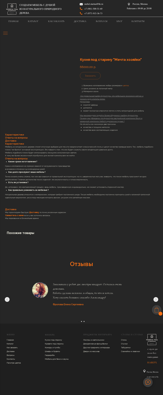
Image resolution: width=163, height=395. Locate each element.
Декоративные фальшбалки (95, 344)
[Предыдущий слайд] (7, 299)
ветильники (98, 340)
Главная (10, 340)
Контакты (11, 359)
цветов (126, 85)
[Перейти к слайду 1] (78, 321)
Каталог (10, 344)
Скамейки (126, 351)
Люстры (87, 340)
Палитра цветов (14, 363)
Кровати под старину (54, 344)
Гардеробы (50, 355)
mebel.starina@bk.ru (93, 3)
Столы (124, 340)
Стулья (124, 344)
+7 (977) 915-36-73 (93, 13)
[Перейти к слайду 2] (81, 321)
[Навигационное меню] (5, 33)
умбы (57, 347)
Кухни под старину (53, 340)
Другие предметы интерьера (96, 347)
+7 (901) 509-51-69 (93, 8)
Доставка (10, 351)
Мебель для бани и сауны (57, 359)
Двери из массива (91, 351)
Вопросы (10, 355)
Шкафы (48, 351)
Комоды (49, 347)
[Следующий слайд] (155, 299)
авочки (137, 351)
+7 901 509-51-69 (152, 377)
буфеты (56, 351)
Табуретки (126, 347)
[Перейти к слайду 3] (84, 321)
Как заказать (12, 347)
